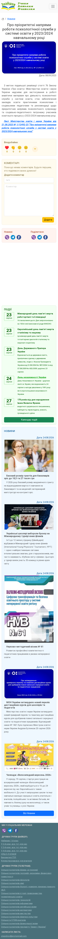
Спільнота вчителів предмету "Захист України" (23, 927)
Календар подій (29, 419)
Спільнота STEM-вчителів (13, 920)
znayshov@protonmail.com (14, 936)
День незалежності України (31, 377)
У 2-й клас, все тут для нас (14, 844)
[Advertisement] (29, 272)
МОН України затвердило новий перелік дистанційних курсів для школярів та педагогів (27, 705)
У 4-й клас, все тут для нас (14, 851)
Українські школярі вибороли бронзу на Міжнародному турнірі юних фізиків (27, 535)
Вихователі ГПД (8, 857)
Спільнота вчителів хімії (12, 883)
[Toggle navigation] (53, 6)
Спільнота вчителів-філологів (15, 880)
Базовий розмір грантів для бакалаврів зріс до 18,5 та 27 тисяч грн (26, 477)
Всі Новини (29, 813)
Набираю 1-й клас (9, 841)
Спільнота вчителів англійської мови (18, 907)
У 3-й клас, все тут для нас (14, 847)
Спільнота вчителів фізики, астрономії (19, 870)
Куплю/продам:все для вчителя (16, 861)
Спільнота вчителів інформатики (17, 903)
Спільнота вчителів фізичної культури (19, 917)
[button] (35, 149)
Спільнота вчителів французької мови (19, 923)
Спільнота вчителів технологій (15, 900)
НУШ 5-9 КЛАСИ (8, 854)
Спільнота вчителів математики (16, 910)
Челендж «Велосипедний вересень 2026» (28, 775)
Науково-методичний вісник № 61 (24, 646)
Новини (11, 18)
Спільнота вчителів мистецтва (16, 913)
